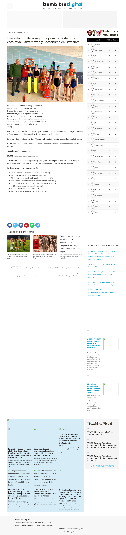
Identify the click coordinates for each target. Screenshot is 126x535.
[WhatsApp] (32, 225)
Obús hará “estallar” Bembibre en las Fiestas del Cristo (101, 265)
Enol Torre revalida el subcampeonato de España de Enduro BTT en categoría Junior (45, 492)
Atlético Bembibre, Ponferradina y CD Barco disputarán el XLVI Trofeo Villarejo (45, 256)
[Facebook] (9, 225)
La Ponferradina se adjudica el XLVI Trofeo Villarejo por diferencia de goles (18, 256)
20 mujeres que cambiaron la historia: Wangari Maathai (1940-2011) (94, 388)
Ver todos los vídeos (102, 465)
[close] (10, 6)
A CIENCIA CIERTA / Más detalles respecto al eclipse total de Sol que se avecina (94, 344)
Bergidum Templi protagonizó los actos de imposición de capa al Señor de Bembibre (44, 452)
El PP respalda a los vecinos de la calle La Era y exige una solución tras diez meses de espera (102, 292)
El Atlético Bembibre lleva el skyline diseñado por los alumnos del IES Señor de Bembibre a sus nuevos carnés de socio (19, 453)
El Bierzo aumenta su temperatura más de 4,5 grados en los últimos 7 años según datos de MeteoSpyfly (69, 438)
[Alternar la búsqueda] (116, 5)
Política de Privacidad (24, 525)
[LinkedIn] (20, 225)
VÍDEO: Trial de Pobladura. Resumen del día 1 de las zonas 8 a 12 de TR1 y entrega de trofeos (102, 445)
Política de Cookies (44, 525)
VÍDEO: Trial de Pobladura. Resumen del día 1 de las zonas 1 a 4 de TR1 (102, 458)
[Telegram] (37, 225)
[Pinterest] (26, 225)
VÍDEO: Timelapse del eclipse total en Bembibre (100, 433)
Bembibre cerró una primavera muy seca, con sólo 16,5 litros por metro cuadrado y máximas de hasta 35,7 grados (19, 493)
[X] (15, 225)
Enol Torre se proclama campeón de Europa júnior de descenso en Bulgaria (71, 256)
